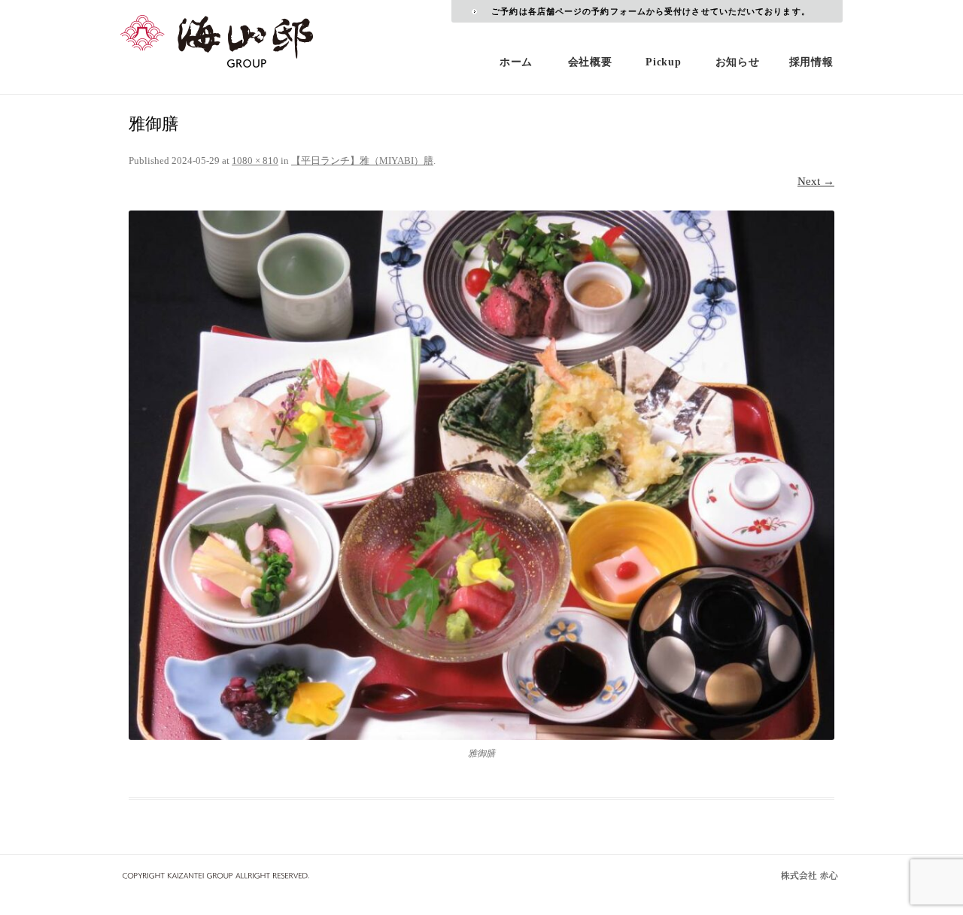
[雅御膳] (481, 475)
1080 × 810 (255, 160)
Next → (815, 181)
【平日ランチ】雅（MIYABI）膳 (362, 160)
